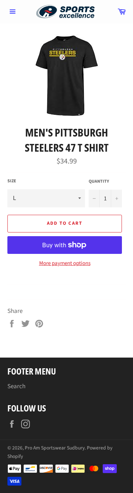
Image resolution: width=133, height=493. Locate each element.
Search (16, 386)
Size (11, 181)
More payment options (65, 263)
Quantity (99, 182)
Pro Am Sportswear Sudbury (55, 447)
